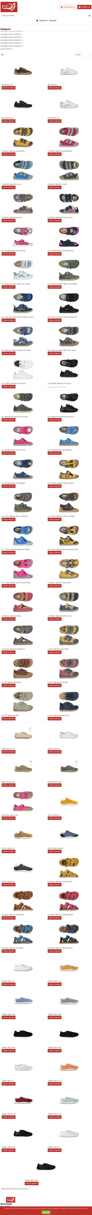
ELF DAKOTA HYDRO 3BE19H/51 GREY (62, 350)
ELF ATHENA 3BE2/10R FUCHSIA (14, 251)
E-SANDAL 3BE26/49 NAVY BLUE (60, 616)
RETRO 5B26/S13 (54, 815)
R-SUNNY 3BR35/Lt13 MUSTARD (60, 882)
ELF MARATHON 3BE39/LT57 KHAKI (15, 417)
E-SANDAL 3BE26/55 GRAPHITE (13, 649)
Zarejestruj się (69, 7)
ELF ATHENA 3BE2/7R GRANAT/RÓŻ (61, 251)
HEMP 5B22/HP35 (8, 782)
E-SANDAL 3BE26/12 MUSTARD (59, 583)
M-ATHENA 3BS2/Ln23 (10, 815)
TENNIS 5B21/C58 (54, 1014)
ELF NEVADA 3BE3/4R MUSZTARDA (61, 483)
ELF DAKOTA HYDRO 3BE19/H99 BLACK (62, 317)
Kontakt (53, 21)
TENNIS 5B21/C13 (54, 981)
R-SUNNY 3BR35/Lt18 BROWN (13, 915)
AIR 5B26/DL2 (53, 85)
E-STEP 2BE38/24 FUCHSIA (58, 682)
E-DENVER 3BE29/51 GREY (57, 184)
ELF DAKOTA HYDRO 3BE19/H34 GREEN (62, 284)
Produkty (44, 21)
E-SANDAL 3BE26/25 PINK (11, 616)
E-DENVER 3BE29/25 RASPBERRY (60, 151)
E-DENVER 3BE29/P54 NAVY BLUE (60, 218)
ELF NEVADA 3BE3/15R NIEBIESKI (60, 450)
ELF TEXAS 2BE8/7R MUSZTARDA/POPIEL (63, 550)
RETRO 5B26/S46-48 (55, 848)
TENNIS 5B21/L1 (8, 1081)
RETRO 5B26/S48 (8, 882)
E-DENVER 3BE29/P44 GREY (12, 218)
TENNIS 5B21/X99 (31, 1180)
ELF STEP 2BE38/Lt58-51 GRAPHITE (15, 516)
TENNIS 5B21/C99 (8, 1048)
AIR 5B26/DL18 (7, 85)
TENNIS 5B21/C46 (8, 1014)
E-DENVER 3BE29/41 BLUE (11, 184)
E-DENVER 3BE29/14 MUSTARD (13, 151)
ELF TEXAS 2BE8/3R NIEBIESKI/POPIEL (16, 550)
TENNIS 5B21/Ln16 (55, 1081)
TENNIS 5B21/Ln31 (55, 1114)
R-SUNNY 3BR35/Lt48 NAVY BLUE (60, 948)
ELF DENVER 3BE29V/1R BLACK (59, 384)
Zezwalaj (46, 1212)
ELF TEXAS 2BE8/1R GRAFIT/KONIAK (61, 516)
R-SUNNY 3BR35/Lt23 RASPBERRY (60, 915)
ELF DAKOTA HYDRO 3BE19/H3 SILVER (16, 284)
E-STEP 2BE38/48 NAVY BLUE (58, 716)
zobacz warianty (8, 88)
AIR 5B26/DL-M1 (54, 118)
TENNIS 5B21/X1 (54, 1147)
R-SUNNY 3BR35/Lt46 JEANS (12, 948)
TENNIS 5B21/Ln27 (9, 1114)
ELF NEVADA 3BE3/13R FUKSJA (13, 450)
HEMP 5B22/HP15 (8, 749)
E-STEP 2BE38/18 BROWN (11, 682)
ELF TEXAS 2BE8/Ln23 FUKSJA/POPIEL (16, 583)
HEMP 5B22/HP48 (54, 782)
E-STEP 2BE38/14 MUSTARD (58, 649)
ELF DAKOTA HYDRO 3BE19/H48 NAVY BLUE (18, 317)
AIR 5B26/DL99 (7, 118)
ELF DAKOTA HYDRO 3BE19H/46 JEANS (16, 350)
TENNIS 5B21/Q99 (8, 1147)
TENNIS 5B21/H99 (54, 1048)
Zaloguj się (85, 7)
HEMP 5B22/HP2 (54, 749)
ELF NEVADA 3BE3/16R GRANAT (13, 483)
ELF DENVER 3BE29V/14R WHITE (14, 384)
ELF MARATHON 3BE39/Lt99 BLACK (61, 417)
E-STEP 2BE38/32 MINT (10, 716)
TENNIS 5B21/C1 (8, 981)
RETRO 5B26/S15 (8, 848)
